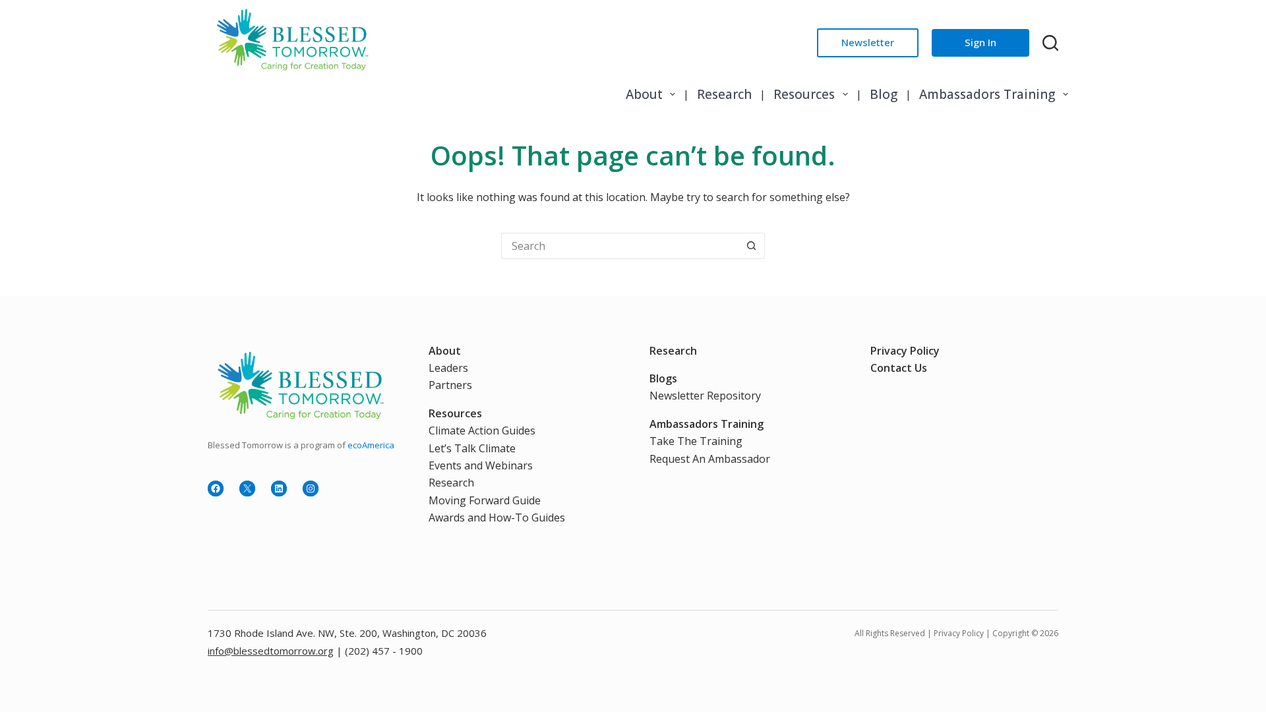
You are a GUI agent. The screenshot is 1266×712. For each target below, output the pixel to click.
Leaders (448, 368)
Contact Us (898, 368)
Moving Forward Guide (485, 500)
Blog (883, 94)
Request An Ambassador (709, 459)
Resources (804, 94)
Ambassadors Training (987, 94)
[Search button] (751, 246)
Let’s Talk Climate (472, 448)
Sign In (980, 42)
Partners (450, 385)
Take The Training (695, 441)
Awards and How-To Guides (497, 517)
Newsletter (867, 42)
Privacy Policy (905, 350)
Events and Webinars (481, 465)
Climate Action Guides (482, 430)
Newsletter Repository (705, 395)
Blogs (663, 378)
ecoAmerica (370, 445)
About (644, 94)
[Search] (1050, 43)
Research (724, 94)
